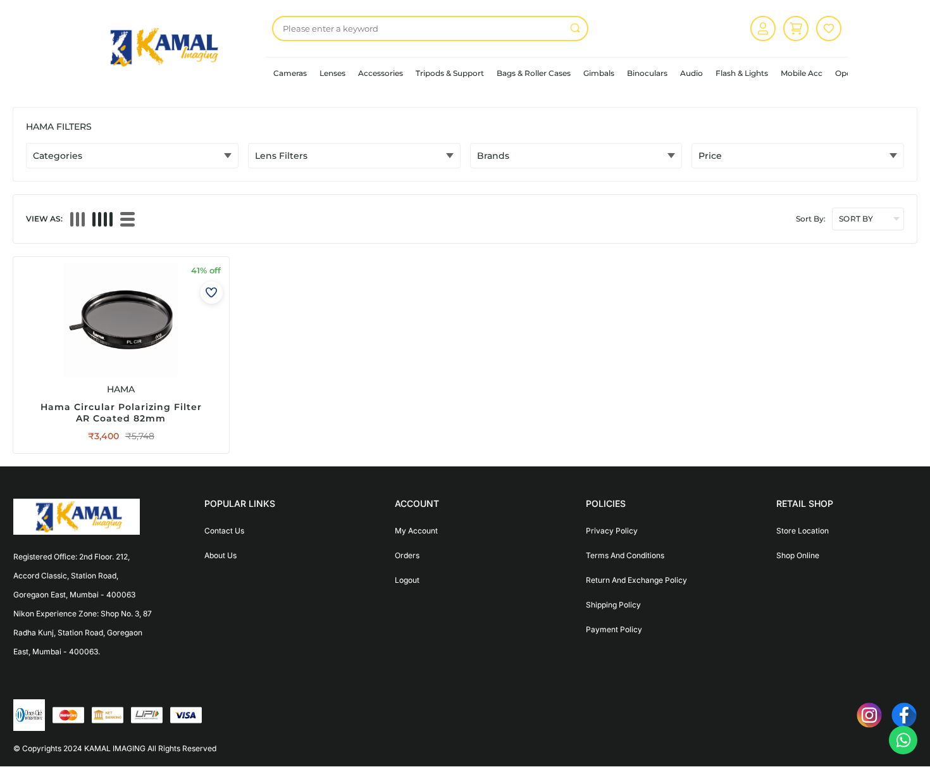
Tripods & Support (450, 73)
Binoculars (647, 73)
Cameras (290, 73)
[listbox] (430, 28)
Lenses (332, 73)
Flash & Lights (742, 73)
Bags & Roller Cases (534, 73)
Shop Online (797, 555)
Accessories (380, 73)
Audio (691, 73)
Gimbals (598, 73)
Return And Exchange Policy (636, 580)
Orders (407, 555)
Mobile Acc (801, 73)
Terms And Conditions (625, 555)
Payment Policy (614, 629)
